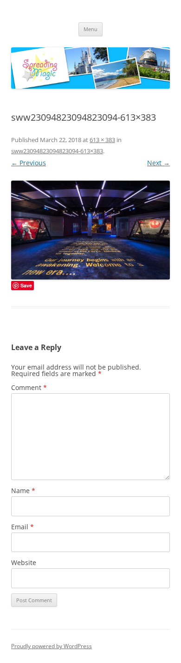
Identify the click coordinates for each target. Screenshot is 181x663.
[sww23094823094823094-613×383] (90, 230)
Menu (90, 29)
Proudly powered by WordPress (51, 646)
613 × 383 (102, 140)
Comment (29, 387)
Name (23, 490)
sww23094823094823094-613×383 (57, 151)
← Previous (28, 162)
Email (22, 526)
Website (23, 562)
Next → (158, 162)
